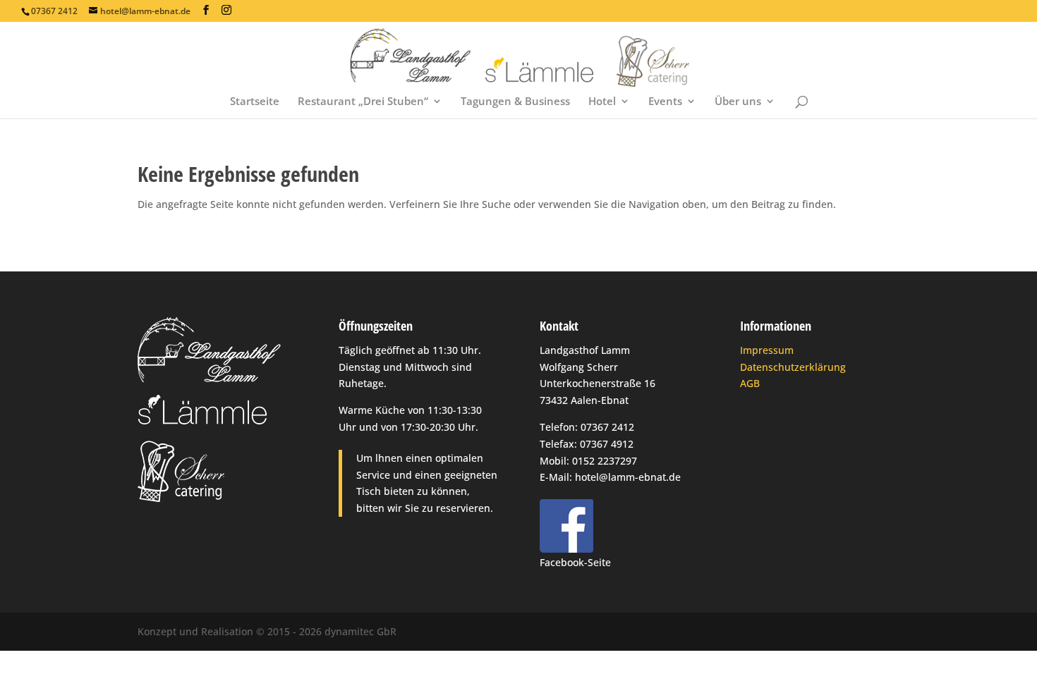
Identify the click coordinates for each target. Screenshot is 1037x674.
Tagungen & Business (515, 102)
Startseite (254, 102)
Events (665, 102)
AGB (750, 383)
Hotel (602, 102)
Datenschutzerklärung (793, 367)
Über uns (738, 102)
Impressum (767, 350)
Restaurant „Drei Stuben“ (363, 102)
